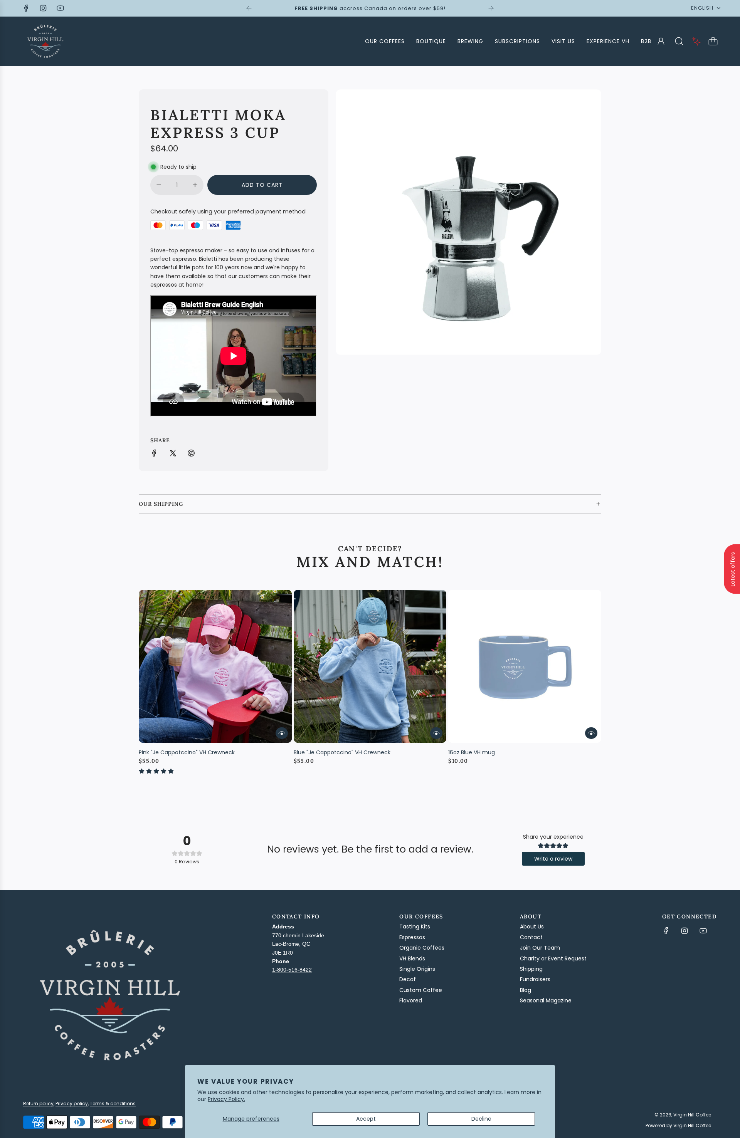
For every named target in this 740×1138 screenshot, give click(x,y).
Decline (481, 1119)
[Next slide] (491, 8)
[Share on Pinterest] (191, 454)
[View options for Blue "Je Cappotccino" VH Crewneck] (436, 733)
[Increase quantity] (195, 184)
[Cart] (713, 41)
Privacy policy (72, 1103)
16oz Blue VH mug (471, 752)
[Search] (679, 41)
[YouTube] (60, 8)
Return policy (38, 1103)
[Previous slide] (249, 8)
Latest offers (733, 569)
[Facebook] (26, 8)
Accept (366, 1119)
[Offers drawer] (696, 41)
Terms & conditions (113, 1103)
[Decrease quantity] (158, 184)
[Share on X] (172, 454)
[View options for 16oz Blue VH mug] (591, 733)
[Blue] (370, 666)
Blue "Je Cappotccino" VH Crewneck (342, 752)
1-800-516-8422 (292, 970)
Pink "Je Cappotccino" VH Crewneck (187, 752)
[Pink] (215, 666)
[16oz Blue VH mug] (524, 666)
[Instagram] (43, 8)
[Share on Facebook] (154, 454)
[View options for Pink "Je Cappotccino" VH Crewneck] (282, 733)
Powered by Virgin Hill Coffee (678, 1125)
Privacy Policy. (226, 1099)
